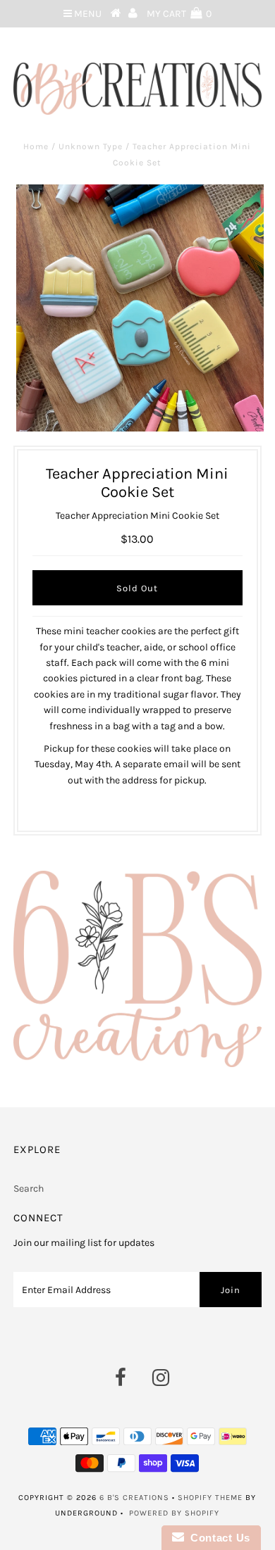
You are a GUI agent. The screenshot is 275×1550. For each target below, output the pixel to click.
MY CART (179, 14)
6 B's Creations (134, 1497)
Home (36, 146)
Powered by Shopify (174, 1513)
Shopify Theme (210, 1497)
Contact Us (217, 1538)
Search (28, 1189)
